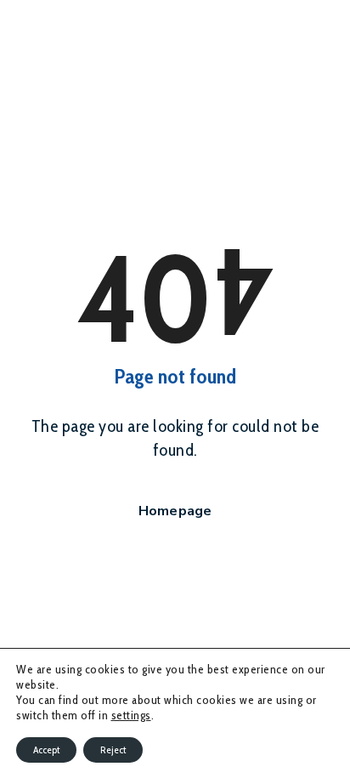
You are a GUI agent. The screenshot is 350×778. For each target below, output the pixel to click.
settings (131, 715)
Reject (113, 749)
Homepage (175, 511)
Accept (46, 749)
